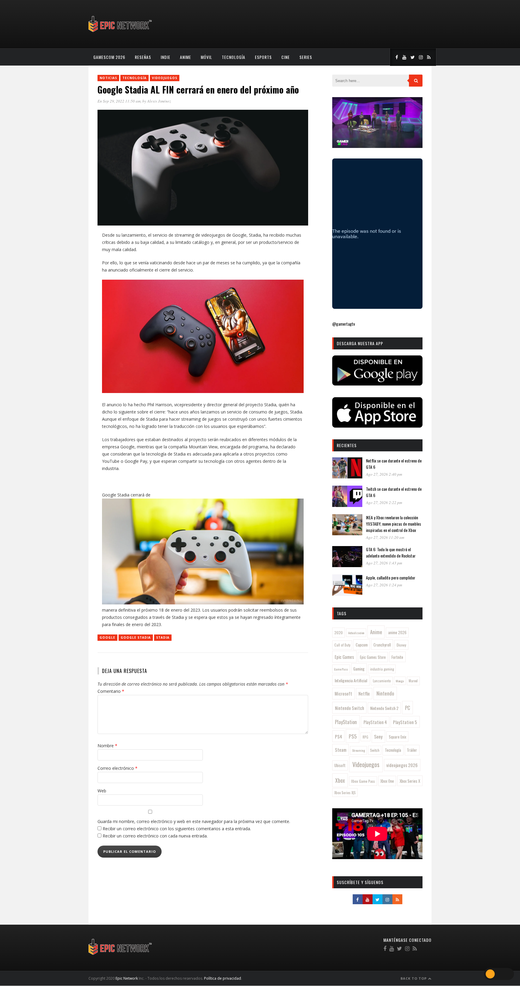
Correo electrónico (118, 768)
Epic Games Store (373, 657)
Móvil (206, 57)
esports (263, 57)
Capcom (362, 645)
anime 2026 (397, 632)
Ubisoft (339, 765)
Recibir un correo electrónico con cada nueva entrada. (155, 836)
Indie (165, 57)
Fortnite (397, 657)
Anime (185, 57)
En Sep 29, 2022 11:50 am (119, 101)
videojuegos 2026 (402, 765)
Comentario (111, 691)
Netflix (364, 693)
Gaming (358, 669)
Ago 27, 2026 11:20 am (385, 537)
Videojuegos (164, 78)
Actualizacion (356, 632)
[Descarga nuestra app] (377, 383)
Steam (340, 749)
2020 (338, 632)
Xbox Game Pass (363, 781)
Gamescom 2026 (109, 57)
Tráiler (412, 750)
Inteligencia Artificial (351, 680)
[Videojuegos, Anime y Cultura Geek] (120, 32)
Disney (401, 645)
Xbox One (387, 781)
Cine (285, 57)
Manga (400, 680)
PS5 (353, 736)
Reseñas (143, 57)
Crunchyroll (382, 645)
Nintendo (385, 693)
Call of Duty (342, 645)
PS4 (338, 736)
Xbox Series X (410, 781)
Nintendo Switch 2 (384, 708)
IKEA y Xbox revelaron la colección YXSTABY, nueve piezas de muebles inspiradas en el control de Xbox (393, 523)
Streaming (358, 750)
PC (407, 707)
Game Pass (341, 669)
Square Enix (397, 737)
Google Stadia (136, 637)
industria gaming (382, 669)
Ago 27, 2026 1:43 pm (384, 563)
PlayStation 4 (375, 722)
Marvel (413, 680)
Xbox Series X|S (345, 792)
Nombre (107, 745)
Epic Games (344, 656)
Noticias (108, 78)
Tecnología (233, 57)
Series (305, 57)
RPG (365, 737)
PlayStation (346, 722)
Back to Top (414, 978)
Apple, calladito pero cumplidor (390, 577)
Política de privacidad (222, 978)
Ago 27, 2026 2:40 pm (384, 474)
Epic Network (127, 978)
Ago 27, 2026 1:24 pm (384, 585)
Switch (374, 750)
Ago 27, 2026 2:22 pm (384, 502)
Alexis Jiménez (159, 101)
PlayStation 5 (405, 722)
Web (102, 791)
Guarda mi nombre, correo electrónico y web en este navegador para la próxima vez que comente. (194, 821)
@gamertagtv (343, 324)
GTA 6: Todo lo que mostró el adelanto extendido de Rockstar (391, 552)
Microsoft (343, 693)
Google (107, 637)
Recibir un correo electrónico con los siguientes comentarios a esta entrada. (177, 828)
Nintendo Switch (349, 708)
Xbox (340, 780)
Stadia (162, 637)
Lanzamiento (382, 680)
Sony (378, 736)
